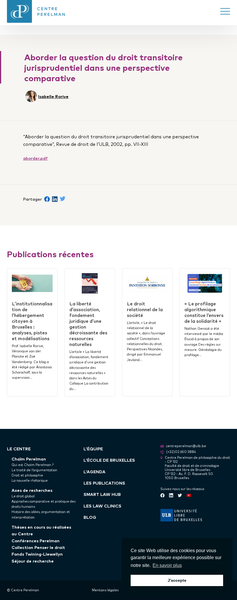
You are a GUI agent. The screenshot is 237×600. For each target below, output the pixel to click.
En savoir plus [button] (167, 565)
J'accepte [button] (177, 580)
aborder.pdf (35, 158)
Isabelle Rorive (53, 96)
